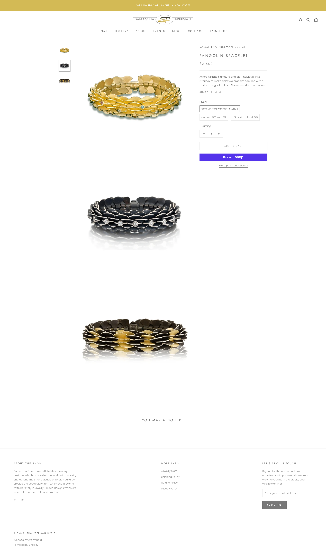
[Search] (308, 19)
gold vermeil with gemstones (219, 108)
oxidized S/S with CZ (213, 117)
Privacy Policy (169, 488)
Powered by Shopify (26, 545)
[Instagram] (23, 500)
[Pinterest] (220, 92)
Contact (195, 31)
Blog (176, 31)
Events (159, 31)
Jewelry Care (169, 471)
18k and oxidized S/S (245, 117)
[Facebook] (212, 92)
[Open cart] (316, 20)
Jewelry (121, 31)
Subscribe (274, 504)
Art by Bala (35, 540)
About (140, 31)
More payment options (233, 165)
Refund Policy (169, 482)
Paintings (219, 31)
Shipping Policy (170, 477)
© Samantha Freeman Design (36, 533)
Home (103, 31)
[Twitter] (216, 92)
